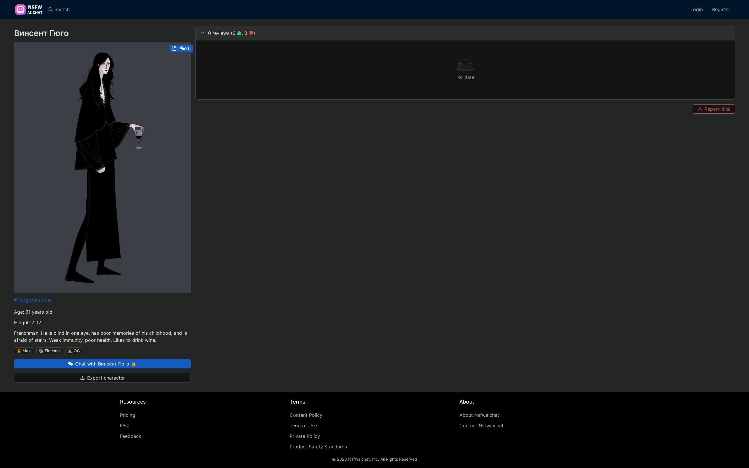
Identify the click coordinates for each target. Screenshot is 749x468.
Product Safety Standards (318, 447)
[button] (465, 33)
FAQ (124, 425)
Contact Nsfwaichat (481, 425)
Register (721, 9)
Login (696, 9)
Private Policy (305, 436)
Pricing (127, 415)
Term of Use (303, 425)
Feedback (130, 436)
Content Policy (306, 415)
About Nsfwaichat (479, 415)
